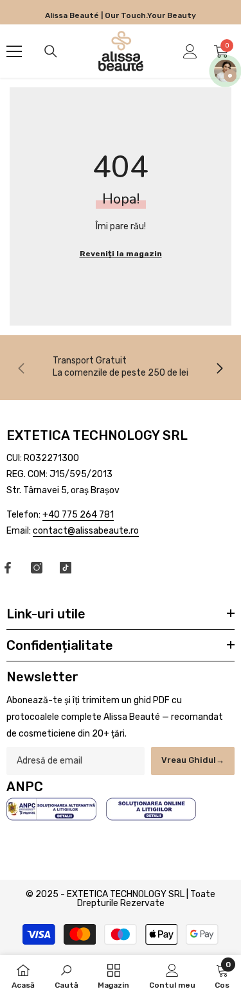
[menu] (14, 51)
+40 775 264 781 (78, 514)
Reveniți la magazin (121, 253)
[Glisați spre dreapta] (219, 367)
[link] (120, 366)
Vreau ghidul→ (192, 760)
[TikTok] (65, 567)
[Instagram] (36, 567)
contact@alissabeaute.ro (86, 530)
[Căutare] (50, 51)
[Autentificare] (190, 51)
